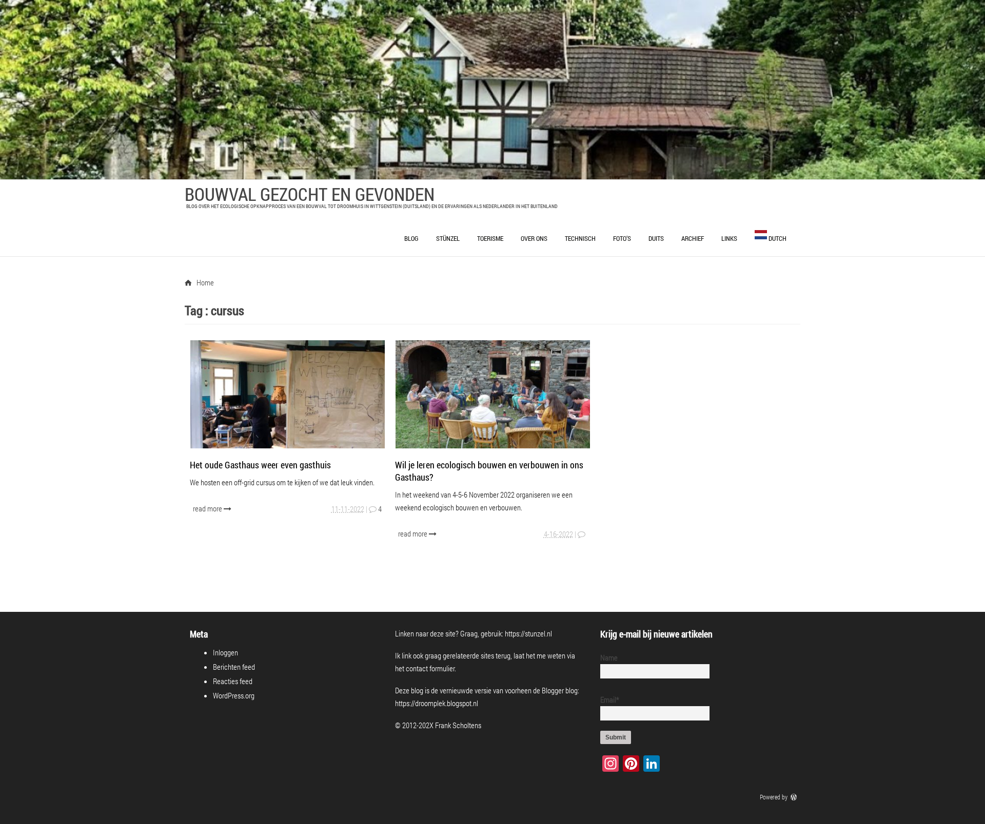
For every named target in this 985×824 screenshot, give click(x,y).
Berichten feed (234, 667)
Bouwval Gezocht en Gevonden (310, 193)
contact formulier (430, 668)
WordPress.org (233, 695)
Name (609, 657)
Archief (692, 238)
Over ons (534, 238)
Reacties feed (232, 681)
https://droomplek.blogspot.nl (436, 703)
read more (208, 508)
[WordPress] (794, 797)
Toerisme (490, 238)
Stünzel (448, 238)
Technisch (580, 238)
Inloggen (225, 652)
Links (729, 238)
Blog (411, 238)
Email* (609, 699)
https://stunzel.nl (528, 633)
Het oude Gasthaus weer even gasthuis (260, 465)
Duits (656, 238)
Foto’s (622, 238)
